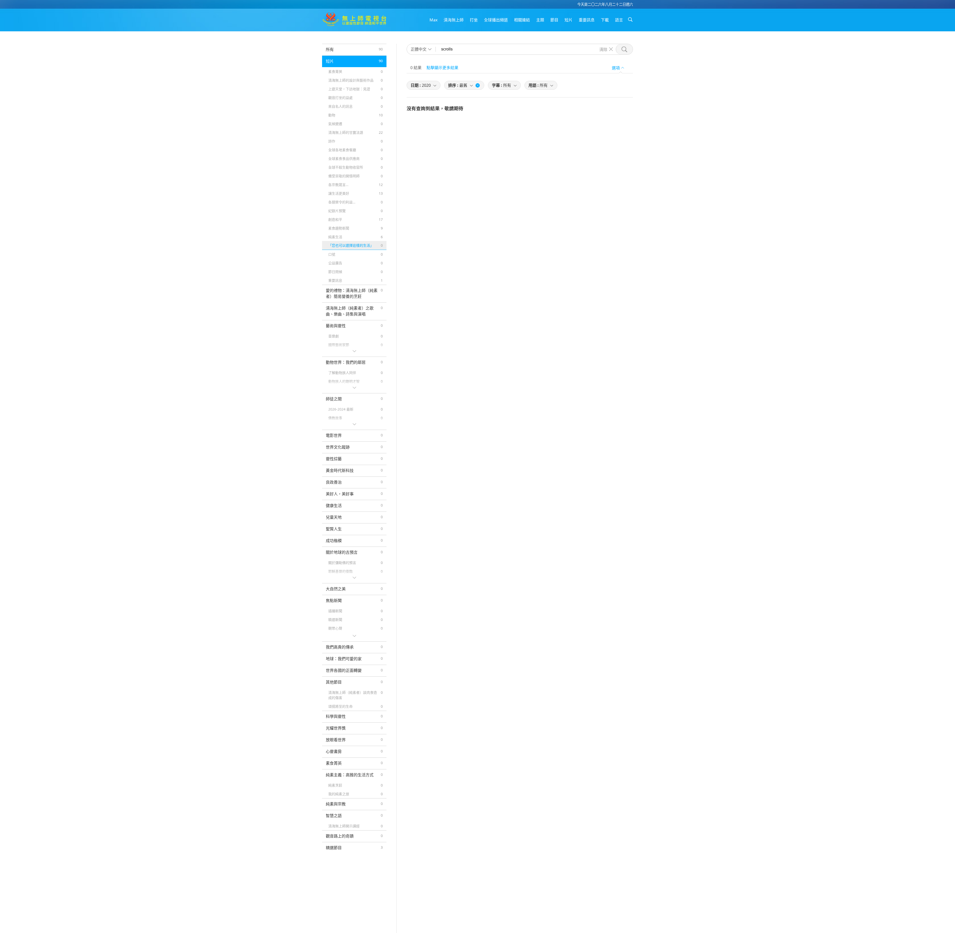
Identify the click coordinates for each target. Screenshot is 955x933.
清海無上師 (454, 20)
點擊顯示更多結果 (442, 67)
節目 (554, 20)
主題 (540, 20)
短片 (569, 20)
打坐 (474, 20)
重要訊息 (587, 20)
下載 (605, 20)
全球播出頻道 (496, 20)
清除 (603, 49)
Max (433, 20)
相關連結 (522, 20)
